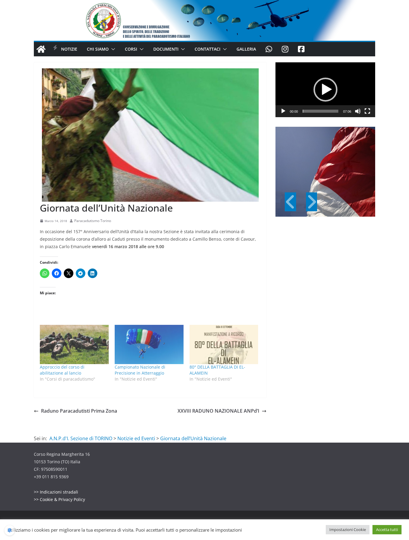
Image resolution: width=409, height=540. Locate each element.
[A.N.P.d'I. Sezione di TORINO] (204, 4)
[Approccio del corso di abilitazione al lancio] (74, 344)
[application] (325, 89)
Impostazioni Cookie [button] (347, 529)
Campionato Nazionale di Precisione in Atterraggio (140, 370)
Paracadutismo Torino (92, 220)
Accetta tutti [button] (387, 529)
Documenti (165, 49)
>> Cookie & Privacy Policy (59, 499)
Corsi (131, 49)
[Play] (283, 111)
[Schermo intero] (367, 111)
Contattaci (207, 49)
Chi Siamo (98, 49)
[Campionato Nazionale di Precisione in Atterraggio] (149, 344)
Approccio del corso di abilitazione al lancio (62, 370)
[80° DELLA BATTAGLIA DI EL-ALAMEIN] (224, 344)
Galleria (246, 49)
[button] (112, 49)
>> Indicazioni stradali (56, 492)
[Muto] (358, 111)
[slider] (320, 111)
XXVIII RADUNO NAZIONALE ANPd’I (218, 411)
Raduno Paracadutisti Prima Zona (79, 411)
